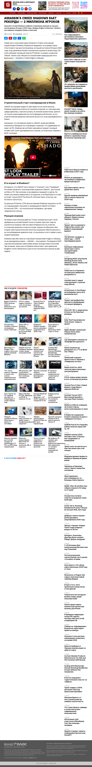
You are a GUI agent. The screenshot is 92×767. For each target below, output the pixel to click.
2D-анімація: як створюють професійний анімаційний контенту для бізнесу (75, 86)
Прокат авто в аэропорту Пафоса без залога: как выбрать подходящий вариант (74, 228)
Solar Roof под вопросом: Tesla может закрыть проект (74, 322)
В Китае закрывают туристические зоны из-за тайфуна (75, 680)
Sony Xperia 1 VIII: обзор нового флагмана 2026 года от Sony (75, 567)
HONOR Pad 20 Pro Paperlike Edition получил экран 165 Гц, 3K (76, 427)
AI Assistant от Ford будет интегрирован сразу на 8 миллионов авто (75, 292)
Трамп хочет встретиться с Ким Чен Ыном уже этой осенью (75, 448)
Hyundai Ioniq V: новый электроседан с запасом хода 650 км (74, 282)
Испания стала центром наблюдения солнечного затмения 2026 (74, 638)
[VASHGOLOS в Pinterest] (26, 8)
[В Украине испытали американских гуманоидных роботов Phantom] (55, 364)
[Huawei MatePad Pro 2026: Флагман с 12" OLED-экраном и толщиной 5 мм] (40, 387)
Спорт (74, 13)
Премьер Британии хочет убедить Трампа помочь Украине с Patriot (74, 217)
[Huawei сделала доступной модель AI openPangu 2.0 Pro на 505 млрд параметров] (11, 432)
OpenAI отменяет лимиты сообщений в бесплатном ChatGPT (74, 733)
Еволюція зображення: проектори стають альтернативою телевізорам (73, 250)
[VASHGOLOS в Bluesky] (30, 8)
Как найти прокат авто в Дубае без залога (74, 188)
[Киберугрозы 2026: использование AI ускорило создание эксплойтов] (55, 387)
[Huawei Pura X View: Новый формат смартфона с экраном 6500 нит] (40, 295)
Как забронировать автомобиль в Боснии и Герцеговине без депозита (75, 37)
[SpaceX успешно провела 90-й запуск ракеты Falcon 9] (55, 410)
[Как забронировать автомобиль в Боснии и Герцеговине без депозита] (76, 25)
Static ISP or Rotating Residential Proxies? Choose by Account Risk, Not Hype (75, 508)
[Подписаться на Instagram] (76, 5)
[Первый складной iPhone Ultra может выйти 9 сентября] (11, 410)
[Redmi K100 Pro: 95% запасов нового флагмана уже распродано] (11, 295)
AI (63, 13)
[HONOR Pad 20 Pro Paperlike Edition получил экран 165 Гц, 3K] (55, 295)
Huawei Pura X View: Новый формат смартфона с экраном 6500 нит (75, 387)
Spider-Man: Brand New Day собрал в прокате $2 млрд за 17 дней (75, 488)
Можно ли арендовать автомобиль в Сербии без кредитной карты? (74, 179)
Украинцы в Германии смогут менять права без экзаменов (74, 468)
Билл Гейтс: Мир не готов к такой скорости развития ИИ (75, 61)
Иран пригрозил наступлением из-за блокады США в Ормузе (74, 478)
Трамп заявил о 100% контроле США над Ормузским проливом (73, 689)
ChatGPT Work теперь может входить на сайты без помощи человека (74, 111)
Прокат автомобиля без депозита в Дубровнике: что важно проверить (74, 302)
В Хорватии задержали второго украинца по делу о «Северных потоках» (75, 417)
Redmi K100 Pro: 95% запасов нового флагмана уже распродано (75, 369)
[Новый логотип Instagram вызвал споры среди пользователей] (26, 341)
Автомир (51, 13)
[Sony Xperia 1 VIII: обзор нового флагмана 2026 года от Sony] (55, 318)
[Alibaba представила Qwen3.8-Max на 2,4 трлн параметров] (40, 410)
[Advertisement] (33, 270)
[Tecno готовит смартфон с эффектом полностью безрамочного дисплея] (40, 432)
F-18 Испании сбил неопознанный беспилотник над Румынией (76, 547)
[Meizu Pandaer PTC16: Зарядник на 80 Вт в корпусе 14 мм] (26, 387)
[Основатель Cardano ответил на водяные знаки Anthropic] (11, 318)
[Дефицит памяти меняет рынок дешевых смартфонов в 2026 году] (40, 318)
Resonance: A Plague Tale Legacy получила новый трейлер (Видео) (74, 577)
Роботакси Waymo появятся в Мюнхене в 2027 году (76, 171)
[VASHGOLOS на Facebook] (14, 8)
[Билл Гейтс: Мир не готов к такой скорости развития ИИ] (76, 50)
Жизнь (68, 13)
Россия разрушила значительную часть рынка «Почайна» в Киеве (75, 557)
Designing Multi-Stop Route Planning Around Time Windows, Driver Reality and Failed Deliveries (75, 262)
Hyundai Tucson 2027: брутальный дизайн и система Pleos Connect (73, 397)
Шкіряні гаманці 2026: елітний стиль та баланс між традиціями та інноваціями (74, 437)
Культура (59, 13)
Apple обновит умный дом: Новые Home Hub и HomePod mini (75, 332)
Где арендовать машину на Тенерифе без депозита (75, 341)
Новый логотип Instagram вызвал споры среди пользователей (75, 597)
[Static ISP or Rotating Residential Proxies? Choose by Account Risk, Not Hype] (26, 318)
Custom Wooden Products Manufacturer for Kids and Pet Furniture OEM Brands (75, 658)
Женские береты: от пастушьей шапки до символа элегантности (73, 699)
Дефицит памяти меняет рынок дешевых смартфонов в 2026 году (74, 518)
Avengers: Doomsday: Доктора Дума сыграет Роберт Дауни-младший (74, 537)
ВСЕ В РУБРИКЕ (16, 458)
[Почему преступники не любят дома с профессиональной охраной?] (26, 410)
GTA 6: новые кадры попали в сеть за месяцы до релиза (76, 378)
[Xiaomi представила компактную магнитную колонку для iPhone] (40, 341)
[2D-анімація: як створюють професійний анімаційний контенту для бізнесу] (76, 75)
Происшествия (32, 13)
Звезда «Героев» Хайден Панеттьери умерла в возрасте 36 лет (74, 527)
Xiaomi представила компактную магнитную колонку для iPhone (74, 606)
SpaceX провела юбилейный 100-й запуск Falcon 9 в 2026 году (76, 197)
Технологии (43, 13)
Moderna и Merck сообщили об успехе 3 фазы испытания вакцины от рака (76, 407)
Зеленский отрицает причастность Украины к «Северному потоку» (74, 359)
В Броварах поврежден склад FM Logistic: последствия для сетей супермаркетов (74, 617)
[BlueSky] (6, 38)
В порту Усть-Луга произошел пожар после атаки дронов (74, 587)
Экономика (21, 13)
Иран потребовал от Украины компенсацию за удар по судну (75, 648)
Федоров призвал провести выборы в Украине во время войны (75, 458)
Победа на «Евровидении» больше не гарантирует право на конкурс (75, 628)
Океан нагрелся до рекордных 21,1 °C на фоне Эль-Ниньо (75, 349)
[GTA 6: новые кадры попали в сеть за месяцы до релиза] (26, 295)
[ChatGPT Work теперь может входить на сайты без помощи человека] (76, 99)
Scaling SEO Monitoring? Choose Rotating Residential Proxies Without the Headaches (76, 669)
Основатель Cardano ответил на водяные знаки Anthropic (75, 498)
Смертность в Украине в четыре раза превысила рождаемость (74, 272)
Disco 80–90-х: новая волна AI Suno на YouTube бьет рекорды (76, 312)
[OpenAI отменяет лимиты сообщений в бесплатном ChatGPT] (40, 364)
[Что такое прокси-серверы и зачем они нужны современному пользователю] (11, 364)
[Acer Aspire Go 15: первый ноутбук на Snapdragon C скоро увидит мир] (11, 387)
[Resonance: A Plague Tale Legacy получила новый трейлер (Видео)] (11, 341)
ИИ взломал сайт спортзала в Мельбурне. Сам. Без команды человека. (74, 722)
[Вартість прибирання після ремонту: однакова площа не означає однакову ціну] (76, 124)
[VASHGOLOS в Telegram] (22, 8)
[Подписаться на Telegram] (84, 5)
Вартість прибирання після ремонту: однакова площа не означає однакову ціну (75, 136)
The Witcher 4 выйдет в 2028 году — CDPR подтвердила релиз (74, 239)
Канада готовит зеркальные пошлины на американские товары (74, 207)
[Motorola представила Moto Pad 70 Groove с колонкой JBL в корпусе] (26, 432)
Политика (13, 13)
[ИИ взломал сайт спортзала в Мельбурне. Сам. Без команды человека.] (26, 364)
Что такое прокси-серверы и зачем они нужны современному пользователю (75, 710)
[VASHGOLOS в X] (18, 8)
